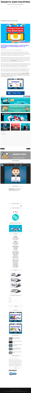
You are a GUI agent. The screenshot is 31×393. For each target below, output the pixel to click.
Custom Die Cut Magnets (15, 243)
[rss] (14, 390)
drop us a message (25, 73)
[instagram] (14, 7)
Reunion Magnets (15, 267)
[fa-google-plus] (18, 7)
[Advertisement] (15, 14)
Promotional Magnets (15, 252)
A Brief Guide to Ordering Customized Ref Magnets (4, 129)
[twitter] (13, 7)
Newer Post (2, 148)
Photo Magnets (15, 261)
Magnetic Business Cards (15, 256)
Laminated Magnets (15, 239)
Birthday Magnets (15, 263)
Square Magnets (15, 242)
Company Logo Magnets (15, 253)
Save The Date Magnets (15, 266)
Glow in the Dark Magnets (15, 238)
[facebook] (11, 7)
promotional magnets (14, 60)
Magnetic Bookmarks (15, 257)
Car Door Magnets (15, 247)
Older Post (28, 148)
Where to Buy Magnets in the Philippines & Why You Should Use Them (17, 349)
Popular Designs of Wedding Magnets (25, 129)
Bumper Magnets (15, 248)
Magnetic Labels (15, 255)
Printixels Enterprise (12, 391)
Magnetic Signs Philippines (15, 2)
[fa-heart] (19, 7)
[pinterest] (16, 7)
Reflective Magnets (15, 237)
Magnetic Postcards (15, 258)
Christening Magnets (15, 265)
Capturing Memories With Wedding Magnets (15, 129)
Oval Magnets (15, 244)
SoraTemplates (20, 391)
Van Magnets (15, 249)
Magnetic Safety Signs (15, 254)
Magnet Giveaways (15, 260)
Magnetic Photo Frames (15, 262)
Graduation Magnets (15, 264)
